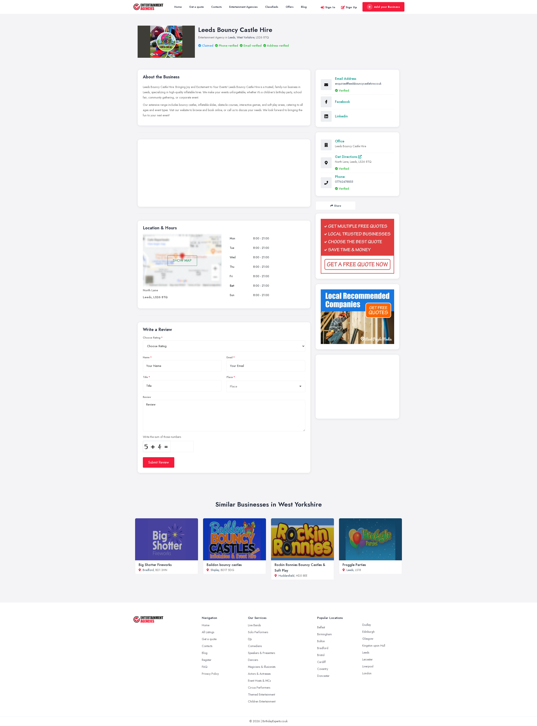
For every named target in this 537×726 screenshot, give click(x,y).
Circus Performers (259, 687)
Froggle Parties (354, 564)
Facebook (342, 101)
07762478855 (344, 182)
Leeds (231, 37)
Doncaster (323, 676)
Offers (289, 7)
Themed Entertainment (261, 694)
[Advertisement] (224, 174)
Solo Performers (258, 632)
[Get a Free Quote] (357, 246)
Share (337, 206)
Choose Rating (151, 338)
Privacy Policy (210, 674)
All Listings (208, 632)
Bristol (321, 655)
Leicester (367, 659)
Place (230, 377)
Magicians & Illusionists (261, 667)
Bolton (321, 641)
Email (230, 357)
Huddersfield (286, 576)
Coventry (322, 669)
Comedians (255, 646)
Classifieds (271, 7)
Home (178, 7)
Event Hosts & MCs (259, 681)
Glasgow (367, 639)
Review (147, 397)
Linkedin (341, 116)
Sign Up (351, 7)
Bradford (148, 570)
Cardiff (321, 662)
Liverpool (367, 666)
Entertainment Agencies (243, 7)
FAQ (204, 667)
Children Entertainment (261, 701)
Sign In (330, 7)
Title (145, 377)
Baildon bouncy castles (224, 564)
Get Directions (346, 156)
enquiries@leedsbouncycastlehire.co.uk (358, 83)
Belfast (321, 627)
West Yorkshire (245, 37)
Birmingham (324, 634)
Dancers (253, 660)
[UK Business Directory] (357, 316)
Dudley (366, 625)
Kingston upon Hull (373, 645)
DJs (250, 639)
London (366, 673)
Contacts (216, 7)
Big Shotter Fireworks (155, 564)
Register (206, 660)
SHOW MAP (182, 260)
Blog (304, 7)
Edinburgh (368, 632)
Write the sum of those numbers (162, 437)
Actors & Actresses (259, 674)
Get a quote (196, 7)
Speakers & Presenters (261, 653)
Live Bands (254, 625)
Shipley (215, 570)
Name (146, 357)
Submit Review (158, 462)
